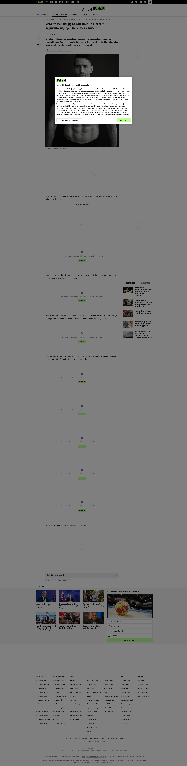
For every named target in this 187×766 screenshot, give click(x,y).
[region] (93, 100)
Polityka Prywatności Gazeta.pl (114, 114)
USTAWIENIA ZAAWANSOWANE (69, 120)
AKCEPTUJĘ (124, 120)
